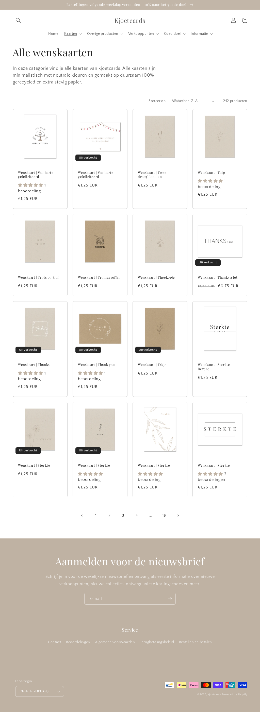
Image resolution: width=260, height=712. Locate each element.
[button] (18, 20)
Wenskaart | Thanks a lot (217, 277)
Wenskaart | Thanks (34, 365)
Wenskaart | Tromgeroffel (99, 277)
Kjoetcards (214, 694)
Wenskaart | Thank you (96, 365)
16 (164, 516)
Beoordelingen (78, 642)
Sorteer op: (157, 101)
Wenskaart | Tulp (211, 173)
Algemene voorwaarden (115, 642)
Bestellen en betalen (195, 642)
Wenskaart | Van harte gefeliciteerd (36, 175)
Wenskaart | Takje (152, 365)
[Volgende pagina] (178, 515)
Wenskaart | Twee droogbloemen (152, 175)
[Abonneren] (169, 599)
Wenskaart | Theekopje (156, 277)
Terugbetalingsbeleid (157, 642)
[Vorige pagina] (82, 515)
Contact (54, 642)
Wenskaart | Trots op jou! (38, 277)
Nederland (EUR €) (35, 691)
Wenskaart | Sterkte (34, 465)
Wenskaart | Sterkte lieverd (214, 367)
